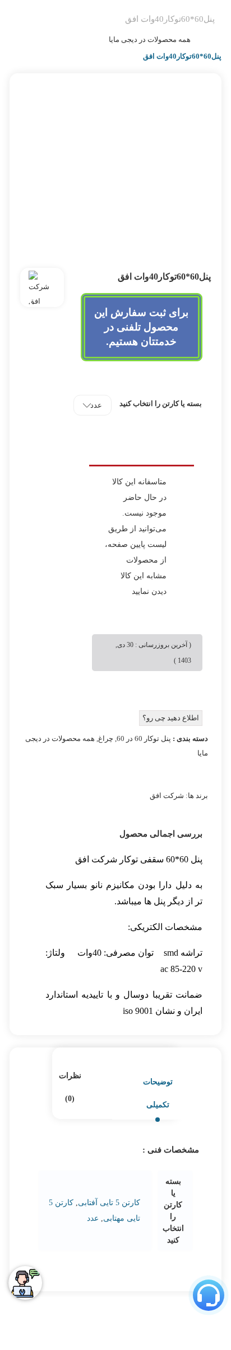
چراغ (105, 738)
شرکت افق (167, 795)
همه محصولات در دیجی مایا (150, 39)
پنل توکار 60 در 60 (144, 738)
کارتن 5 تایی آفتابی (109, 1202)
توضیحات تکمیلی (158, 1093)
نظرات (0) (70, 1087)
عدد (93, 1218)
